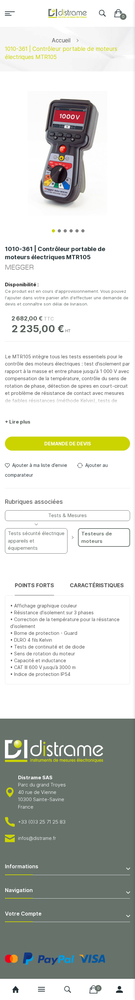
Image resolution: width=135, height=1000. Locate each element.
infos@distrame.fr (37, 838)
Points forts (34, 585)
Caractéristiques (97, 585)
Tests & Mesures (67, 515)
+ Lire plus (17, 422)
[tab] (34, 588)
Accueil (61, 40)
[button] (53, 230)
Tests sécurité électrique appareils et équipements (36, 540)
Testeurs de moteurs (96, 537)
